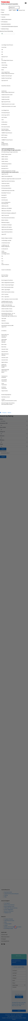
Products (4, 412)
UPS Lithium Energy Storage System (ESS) (11, 150)
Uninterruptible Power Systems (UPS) (9, 172)
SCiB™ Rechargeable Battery (7, 148)
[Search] (18, 7)
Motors (9, 412)
